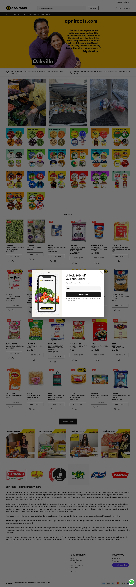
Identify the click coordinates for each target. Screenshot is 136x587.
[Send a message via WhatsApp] (131, 582)
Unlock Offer (83, 294)
